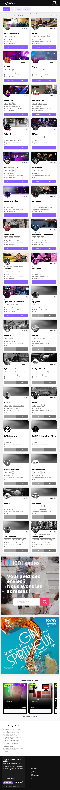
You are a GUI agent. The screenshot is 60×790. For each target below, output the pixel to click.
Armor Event (37, 33)
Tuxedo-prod (37, 537)
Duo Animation (10, 537)
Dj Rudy (35, 134)
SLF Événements (10, 436)
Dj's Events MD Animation (14, 302)
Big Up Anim (37, 67)
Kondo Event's (9, 235)
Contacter (10, 47)
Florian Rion (9, 268)
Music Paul (36, 503)
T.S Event (7, 402)
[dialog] (13, 772)
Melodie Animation (11, 469)
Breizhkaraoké (38, 100)
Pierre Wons (37, 167)
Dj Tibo (35, 335)
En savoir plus (16, 769)
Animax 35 (8, 100)
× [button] (23, 758)
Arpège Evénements (12, 33)
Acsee (34, 402)
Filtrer (6, 9)
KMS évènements (11, 167)
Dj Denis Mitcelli (10, 369)
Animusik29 (9, 335)
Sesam (7, 503)
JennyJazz (36, 201)
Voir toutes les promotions (30, 716)
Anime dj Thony (10, 134)
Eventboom (36, 268)
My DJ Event (9, 67)
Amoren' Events (38, 469)
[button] (13, 786)
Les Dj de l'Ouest (38, 369)
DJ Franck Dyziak (11, 201)
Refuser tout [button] (18, 782)
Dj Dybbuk (36, 302)
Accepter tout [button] (8, 782)
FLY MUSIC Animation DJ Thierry (45, 436)
